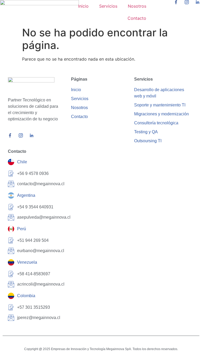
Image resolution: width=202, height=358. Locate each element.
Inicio (83, 6)
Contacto (137, 18)
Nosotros (137, 6)
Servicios (108, 6)
